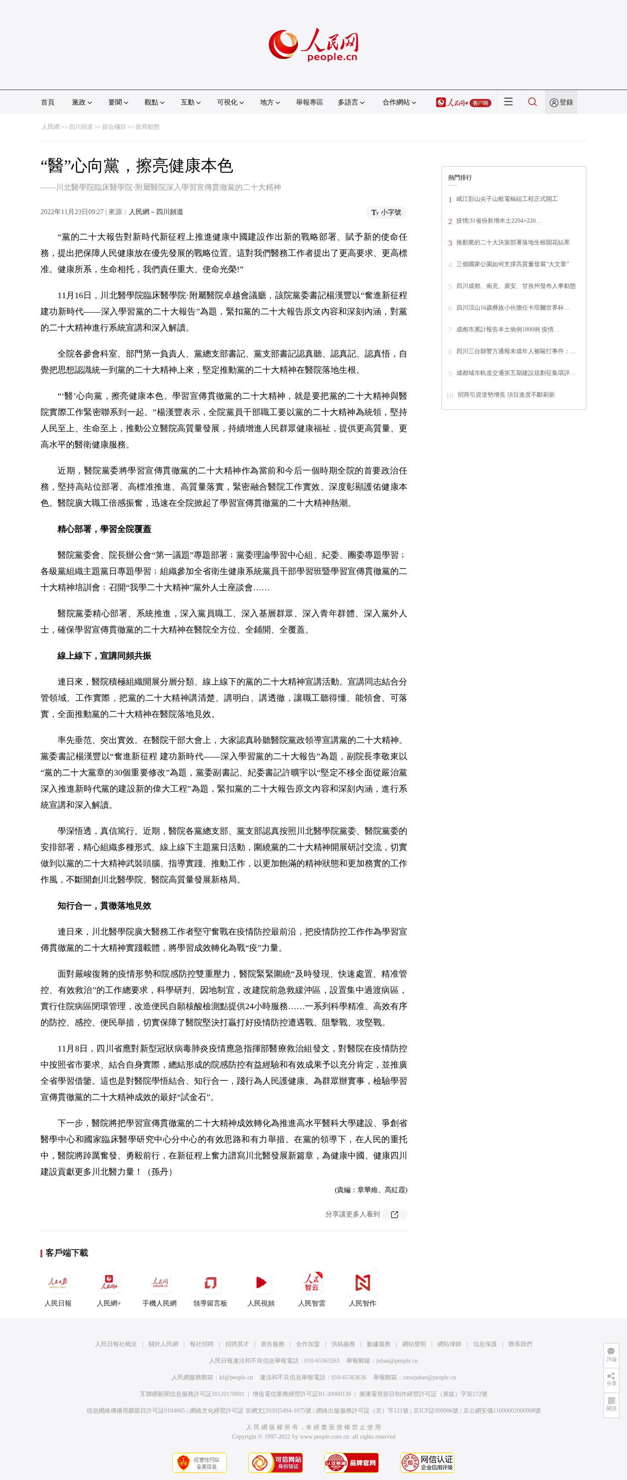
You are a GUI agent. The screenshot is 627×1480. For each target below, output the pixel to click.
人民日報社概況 (116, 1344)
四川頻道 (81, 127)
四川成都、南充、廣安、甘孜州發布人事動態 (516, 286)
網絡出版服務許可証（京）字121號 (362, 1410)
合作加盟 (308, 1344)
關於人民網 (163, 1344)
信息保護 (485, 1344)
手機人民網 (159, 1303)
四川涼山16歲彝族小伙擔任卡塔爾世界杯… (513, 308)
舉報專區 (309, 102)
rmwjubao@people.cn (429, 1377)
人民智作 (362, 1303)
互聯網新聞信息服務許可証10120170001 (192, 1394)
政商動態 (148, 127)
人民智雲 (311, 1303)
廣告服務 (272, 1344)
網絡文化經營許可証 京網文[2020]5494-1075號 (250, 1410)
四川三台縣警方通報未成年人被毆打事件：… (516, 351)
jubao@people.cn (397, 1361)
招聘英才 (237, 1344)
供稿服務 (343, 1344)
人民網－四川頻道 (156, 211)
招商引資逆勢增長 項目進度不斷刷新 (506, 395)
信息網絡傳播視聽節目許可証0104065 (136, 1410)
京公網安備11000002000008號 (502, 1410)
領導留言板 (210, 1303)
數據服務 (379, 1344)
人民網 (51, 127)
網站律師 (450, 1344)
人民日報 (58, 1303)
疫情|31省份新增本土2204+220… (499, 221)
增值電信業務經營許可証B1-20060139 (302, 1394)
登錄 (566, 102)
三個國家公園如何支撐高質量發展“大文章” (512, 264)
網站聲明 (414, 1344)
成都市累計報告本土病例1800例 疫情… (508, 329)
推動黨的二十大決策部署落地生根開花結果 (513, 242)
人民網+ (109, 1303)
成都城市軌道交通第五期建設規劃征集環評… (516, 373)
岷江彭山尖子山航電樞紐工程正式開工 (507, 199)
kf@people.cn (236, 1377)
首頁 (48, 102)
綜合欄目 (114, 127)
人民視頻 (261, 1303)
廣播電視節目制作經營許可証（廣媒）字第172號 (423, 1394)
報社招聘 (202, 1344)
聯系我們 (520, 1344)
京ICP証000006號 (436, 1410)
